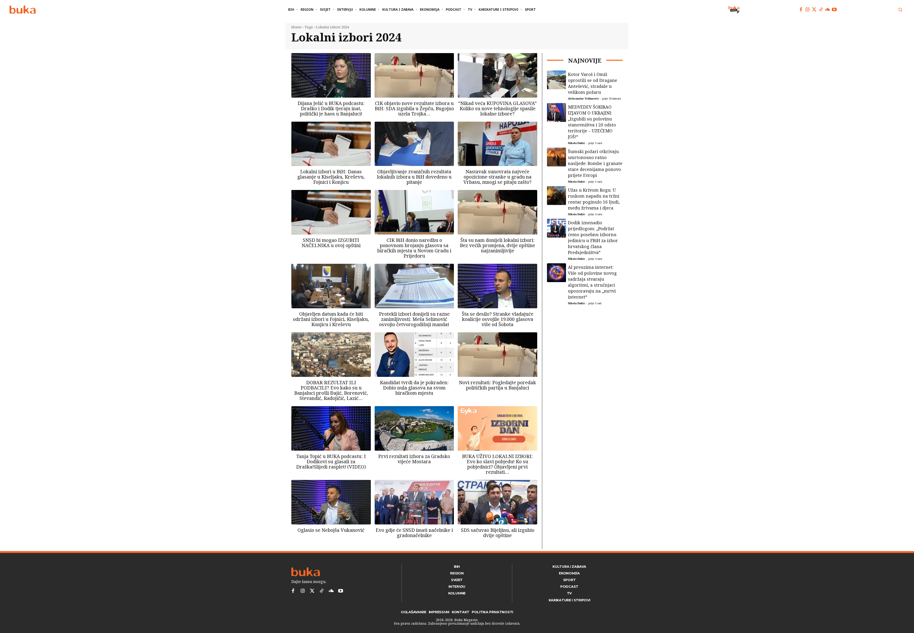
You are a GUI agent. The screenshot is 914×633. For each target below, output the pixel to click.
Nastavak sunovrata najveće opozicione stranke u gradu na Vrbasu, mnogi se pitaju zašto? (497, 176)
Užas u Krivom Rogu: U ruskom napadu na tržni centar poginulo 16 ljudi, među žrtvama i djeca (594, 199)
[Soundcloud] (827, 9)
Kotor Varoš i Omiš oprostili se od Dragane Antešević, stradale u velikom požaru (592, 83)
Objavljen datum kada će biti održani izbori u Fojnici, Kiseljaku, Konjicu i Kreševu (331, 319)
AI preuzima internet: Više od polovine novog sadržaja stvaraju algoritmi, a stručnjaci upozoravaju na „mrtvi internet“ (592, 282)
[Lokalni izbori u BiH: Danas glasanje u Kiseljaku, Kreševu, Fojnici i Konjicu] (331, 144)
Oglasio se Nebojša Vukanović (331, 530)
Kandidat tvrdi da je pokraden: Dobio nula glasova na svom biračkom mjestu (414, 387)
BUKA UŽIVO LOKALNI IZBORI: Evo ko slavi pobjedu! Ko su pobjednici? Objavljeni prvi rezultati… (497, 464)
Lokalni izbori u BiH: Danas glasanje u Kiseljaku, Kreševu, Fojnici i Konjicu (331, 176)
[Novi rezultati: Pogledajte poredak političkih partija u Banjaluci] (497, 354)
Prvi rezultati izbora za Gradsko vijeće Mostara (414, 459)
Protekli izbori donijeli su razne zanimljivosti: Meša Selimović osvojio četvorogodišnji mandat (414, 319)
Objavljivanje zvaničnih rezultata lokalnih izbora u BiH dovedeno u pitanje (414, 176)
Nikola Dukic (576, 143)
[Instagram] (807, 9)
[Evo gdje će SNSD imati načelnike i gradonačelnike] (414, 502)
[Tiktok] (821, 9)
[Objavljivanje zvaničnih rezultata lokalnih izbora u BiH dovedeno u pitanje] (414, 144)
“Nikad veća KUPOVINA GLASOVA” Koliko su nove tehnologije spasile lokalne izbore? (497, 108)
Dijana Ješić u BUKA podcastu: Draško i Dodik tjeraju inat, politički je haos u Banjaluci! (331, 108)
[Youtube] (834, 9)
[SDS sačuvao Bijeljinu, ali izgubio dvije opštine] (497, 502)
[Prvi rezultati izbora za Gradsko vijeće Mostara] (414, 428)
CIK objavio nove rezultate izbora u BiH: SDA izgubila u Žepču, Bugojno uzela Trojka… (414, 108)
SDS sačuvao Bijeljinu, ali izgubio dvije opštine (497, 532)
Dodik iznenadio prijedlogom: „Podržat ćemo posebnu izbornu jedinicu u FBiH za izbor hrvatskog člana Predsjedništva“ (593, 237)
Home (296, 27)
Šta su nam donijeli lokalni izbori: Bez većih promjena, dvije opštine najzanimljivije (497, 245)
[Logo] (23, 9)
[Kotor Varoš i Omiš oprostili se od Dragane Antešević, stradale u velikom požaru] (556, 80)
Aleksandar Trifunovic (583, 98)
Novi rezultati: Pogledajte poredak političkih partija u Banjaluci (497, 385)
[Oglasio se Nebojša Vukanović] (331, 502)
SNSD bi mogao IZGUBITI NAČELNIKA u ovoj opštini (331, 243)
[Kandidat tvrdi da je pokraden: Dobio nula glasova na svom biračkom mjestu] (414, 354)
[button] (900, 9)
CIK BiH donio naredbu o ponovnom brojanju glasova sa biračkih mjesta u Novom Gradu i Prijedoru (414, 248)
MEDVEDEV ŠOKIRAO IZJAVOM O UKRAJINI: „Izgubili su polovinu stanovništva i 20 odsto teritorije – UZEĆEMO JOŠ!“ (592, 122)
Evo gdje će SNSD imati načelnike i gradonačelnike (414, 532)
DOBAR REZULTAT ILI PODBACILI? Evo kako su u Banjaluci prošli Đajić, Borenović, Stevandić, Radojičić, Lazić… (331, 390)
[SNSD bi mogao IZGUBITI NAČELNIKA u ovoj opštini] (331, 212)
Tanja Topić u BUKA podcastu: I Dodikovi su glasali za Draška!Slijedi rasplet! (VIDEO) (331, 461)
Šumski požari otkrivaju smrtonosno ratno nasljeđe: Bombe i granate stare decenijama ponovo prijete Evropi (595, 163)
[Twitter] (814, 9)
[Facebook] (801, 9)
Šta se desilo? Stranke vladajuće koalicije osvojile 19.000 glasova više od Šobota (497, 319)
